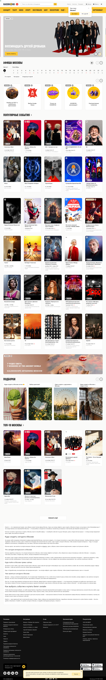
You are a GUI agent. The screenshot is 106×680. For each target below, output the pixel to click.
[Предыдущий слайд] (95, 54)
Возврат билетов (87, 632)
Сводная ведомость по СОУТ (51, 624)
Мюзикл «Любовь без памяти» (31, 622)
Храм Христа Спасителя (9, 345)
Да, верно (74, 13)
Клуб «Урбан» (69, 267)
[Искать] (55, 4)
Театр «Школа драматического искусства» (11, 307)
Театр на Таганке (8, 267)
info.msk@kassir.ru (8, 679)
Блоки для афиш (67, 631)
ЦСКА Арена (68, 151)
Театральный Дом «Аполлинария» (53, 306)
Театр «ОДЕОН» (28, 501)
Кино (21, 10)
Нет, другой (85, 13)
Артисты (5, 633)
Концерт (6, 10)
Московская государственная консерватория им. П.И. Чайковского (72, 347)
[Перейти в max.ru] (4, 673)
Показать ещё (53, 518)
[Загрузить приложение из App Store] (85, 665)
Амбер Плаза (69, 230)
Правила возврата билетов (10, 643)
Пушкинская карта (88, 624)
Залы (4, 636)
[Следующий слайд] (99, 54)
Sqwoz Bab (26, 632)
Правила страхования (9, 622)
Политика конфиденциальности (11, 658)
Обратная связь (47, 622)
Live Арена (68, 462)
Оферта (5, 641)
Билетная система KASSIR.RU (71, 626)
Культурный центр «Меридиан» (52, 230)
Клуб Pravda (89, 345)
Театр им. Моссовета (9, 151)
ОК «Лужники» (7, 461)
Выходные (16, 76)
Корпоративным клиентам (90, 627)
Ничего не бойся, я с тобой (30, 627)
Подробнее (10, 53)
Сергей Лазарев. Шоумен (30, 629)
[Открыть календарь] (91, 62)
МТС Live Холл (7, 188)
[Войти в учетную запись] (101, 4)
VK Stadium (88, 188)
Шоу (46, 10)
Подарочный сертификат (10, 631)
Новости (5, 638)
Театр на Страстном (49, 345)
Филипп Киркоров (28, 634)
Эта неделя (8, 76)
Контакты (45, 627)
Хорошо (76, 674)
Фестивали (37, 10)
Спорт (27, 10)
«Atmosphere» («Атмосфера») (51, 151)
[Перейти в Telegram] (8, 673)
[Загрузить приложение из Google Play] (97, 665)
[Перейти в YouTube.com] (16, 673)
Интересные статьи (8, 628)
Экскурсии (54, 10)
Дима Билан (26, 637)
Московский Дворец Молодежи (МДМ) (32, 268)
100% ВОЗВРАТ (87, 622)
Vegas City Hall (28, 151)
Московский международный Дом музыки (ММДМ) (94, 230)
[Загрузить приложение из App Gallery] (85, 668)
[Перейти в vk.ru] (12, 673)
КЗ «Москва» (28, 230)
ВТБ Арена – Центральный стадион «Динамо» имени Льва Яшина (73, 189)
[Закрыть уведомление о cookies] (81, 671)
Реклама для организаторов (70, 628)
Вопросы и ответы (87, 629)
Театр (14, 10)
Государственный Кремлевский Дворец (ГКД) (32, 307)
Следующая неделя (27, 76)
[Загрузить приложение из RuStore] (97, 668)
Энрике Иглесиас (27, 624)
